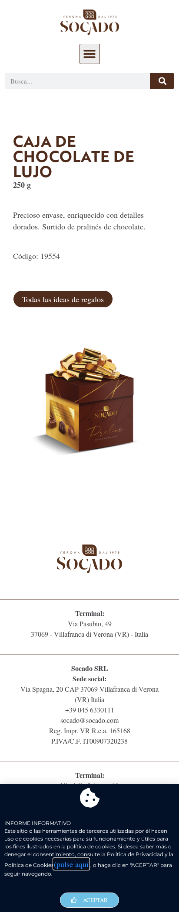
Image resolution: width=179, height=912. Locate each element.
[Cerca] (162, 81)
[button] (90, 54)
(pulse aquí (71, 864)
